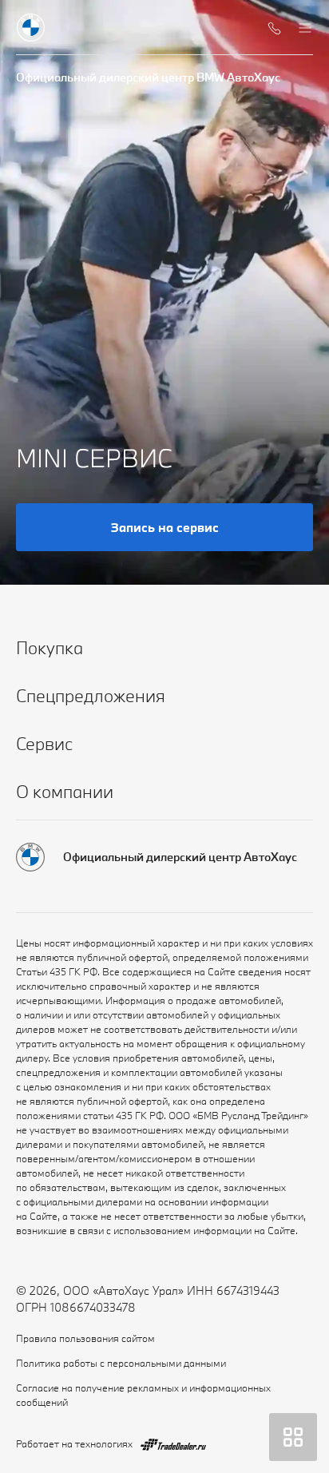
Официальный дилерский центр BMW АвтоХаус (148, 77)
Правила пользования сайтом (85, 1338)
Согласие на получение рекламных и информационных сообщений (143, 1394)
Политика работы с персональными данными (121, 1362)
